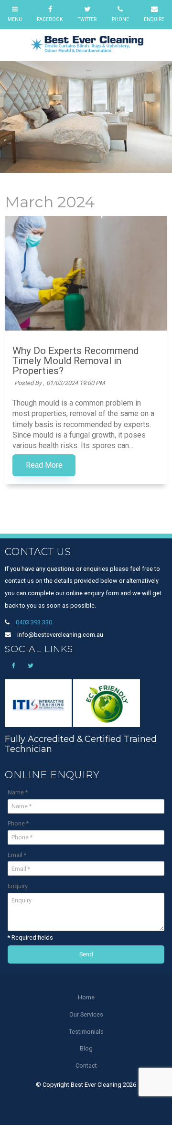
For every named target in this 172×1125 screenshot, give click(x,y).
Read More (44, 465)
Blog (86, 1048)
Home (86, 997)
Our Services (86, 1014)
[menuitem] (86, 997)
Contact (86, 1065)
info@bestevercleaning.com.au (60, 634)
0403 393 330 (34, 622)
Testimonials (86, 1031)
